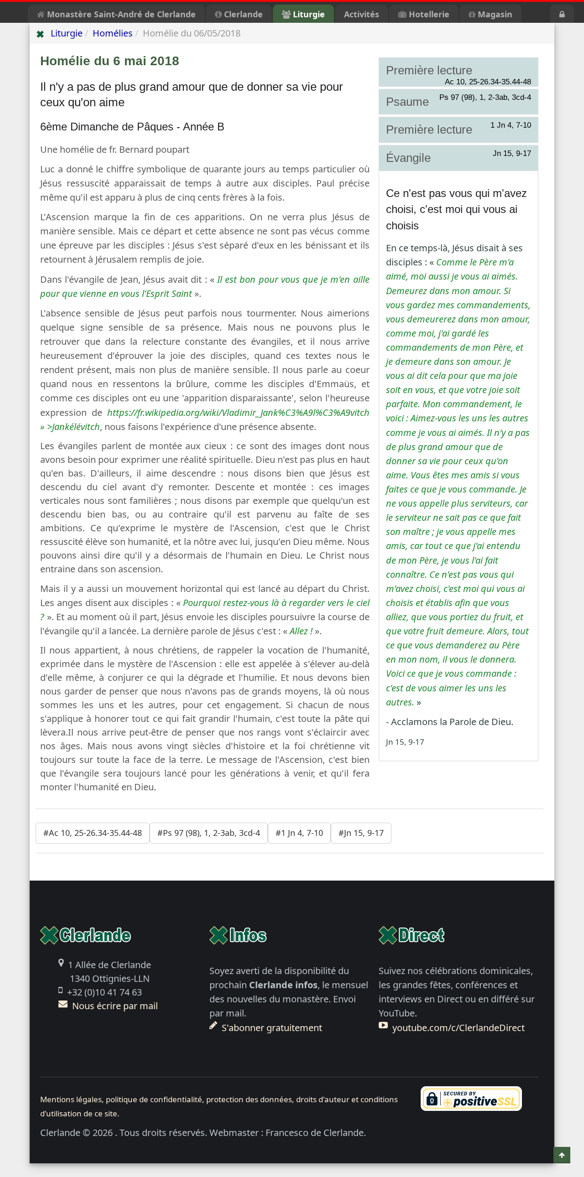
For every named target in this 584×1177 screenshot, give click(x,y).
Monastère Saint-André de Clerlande (120, 14)
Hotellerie (428, 14)
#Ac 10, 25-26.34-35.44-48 (92, 832)
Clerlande (242, 14)
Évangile (459, 157)
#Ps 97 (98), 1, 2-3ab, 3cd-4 (208, 832)
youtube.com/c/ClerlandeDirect (458, 1027)
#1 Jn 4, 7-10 (299, 832)
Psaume (459, 101)
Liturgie (308, 14)
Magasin (493, 14)
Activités (361, 14)
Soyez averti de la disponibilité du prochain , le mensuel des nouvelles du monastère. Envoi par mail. (288, 998)
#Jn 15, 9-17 (361, 832)
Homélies (113, 33)
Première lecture (459, 70)
